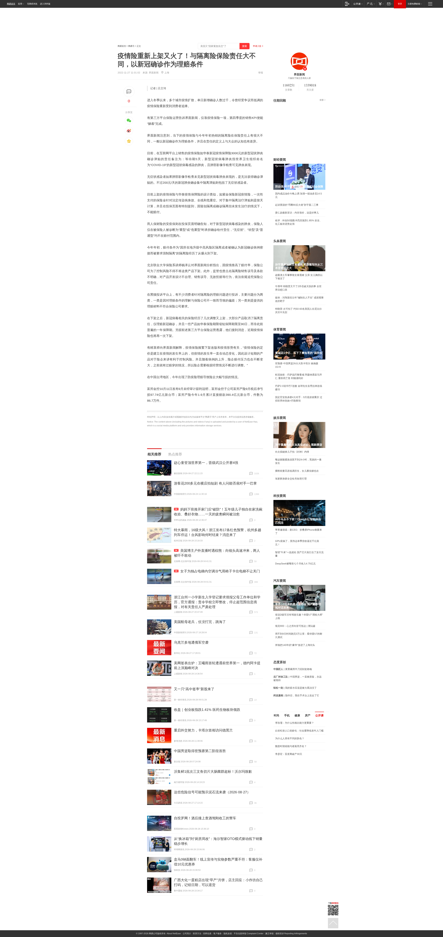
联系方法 (197, 933)
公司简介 (187, 933)
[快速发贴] (129, 91)
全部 (321, 100)
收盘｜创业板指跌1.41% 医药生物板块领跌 (207, 710)
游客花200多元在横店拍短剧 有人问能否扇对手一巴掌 (215, 483)
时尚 (276, 715)
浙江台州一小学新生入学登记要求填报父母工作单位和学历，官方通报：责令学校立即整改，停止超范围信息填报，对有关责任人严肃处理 (217, 602)
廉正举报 (269, 933)
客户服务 (217, 933)
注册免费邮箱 (414, 4)
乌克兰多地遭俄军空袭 (191, 642)
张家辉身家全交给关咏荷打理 (291, 478)
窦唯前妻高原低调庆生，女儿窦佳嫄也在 (297, 470)
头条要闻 (279, 241)
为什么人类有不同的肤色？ (289, 738)
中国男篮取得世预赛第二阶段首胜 (200, 751)
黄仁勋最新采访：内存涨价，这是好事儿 (297, 212)
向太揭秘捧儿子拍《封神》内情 (292, 451)
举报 (260, 72)
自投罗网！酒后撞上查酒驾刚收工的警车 (205, 818)
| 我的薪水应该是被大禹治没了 (295, 687)
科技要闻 (279, 496)
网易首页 (11, 4)
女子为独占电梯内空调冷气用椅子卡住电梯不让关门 (220, 571)
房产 (307, 715)
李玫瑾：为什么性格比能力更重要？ (294, 722)
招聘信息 (207, 933)
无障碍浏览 (32, 4)
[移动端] (347, 3)
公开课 (319, 715)
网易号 (131, 46)
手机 (287, 715)
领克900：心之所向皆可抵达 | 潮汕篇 (295, 626)
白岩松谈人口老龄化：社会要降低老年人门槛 (299, 730)
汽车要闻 (279, 580)
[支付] (380, 3)
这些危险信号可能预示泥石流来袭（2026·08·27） (212, 792)
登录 (400, 4)
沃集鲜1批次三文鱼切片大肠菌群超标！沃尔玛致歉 (213, 771)
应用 (20, 4)
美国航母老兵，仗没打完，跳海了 (200, 622)
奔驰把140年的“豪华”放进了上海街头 (295, 645)
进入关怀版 (45, 4)
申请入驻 (257, 46)
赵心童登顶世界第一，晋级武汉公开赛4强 (206, 463)
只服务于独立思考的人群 (299, 78)
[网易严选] (370, 3)
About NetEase (174, 933)
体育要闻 (279, 329)
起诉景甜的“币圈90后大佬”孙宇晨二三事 (296, 204)
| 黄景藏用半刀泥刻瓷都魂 (292, 669)
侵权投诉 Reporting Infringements (291, 933)
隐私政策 (228, 933)
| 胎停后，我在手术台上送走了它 (296, 695)
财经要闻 (279, 159)
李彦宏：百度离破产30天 (288, 754)
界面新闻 (154, 72)
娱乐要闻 (279, 418)
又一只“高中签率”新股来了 (194, 689)
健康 (297, 715)
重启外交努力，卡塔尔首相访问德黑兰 (203, 730)
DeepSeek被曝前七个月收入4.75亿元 (295, 563)
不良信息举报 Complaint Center (248, 933)
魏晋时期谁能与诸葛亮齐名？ (291, 746)
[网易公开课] (358, 3)
